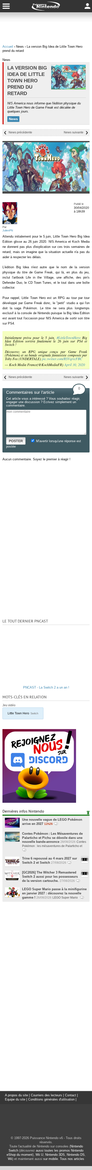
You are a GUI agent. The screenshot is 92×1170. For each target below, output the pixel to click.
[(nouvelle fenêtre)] (39, 801)
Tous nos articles (72, 1159)
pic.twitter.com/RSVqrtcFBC (62, 358)
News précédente (20, 132)
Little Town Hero (23, 713)
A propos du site (16, 1095)
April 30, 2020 (74, 364)
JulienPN (7, 230)
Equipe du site (15, 1099)
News (13, 119)
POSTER (16, 441)
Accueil (7, 46)
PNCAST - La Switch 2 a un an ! (46, 687)
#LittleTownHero (68, 337)
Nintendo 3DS (55, 1154)
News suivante (73, 132)
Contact (70, 1095)
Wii (10, 1159)
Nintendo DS (76, 1154)
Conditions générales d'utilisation (51, 1099)
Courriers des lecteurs (46, 1095)
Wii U (39, 1154)
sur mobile (50, 1159)
